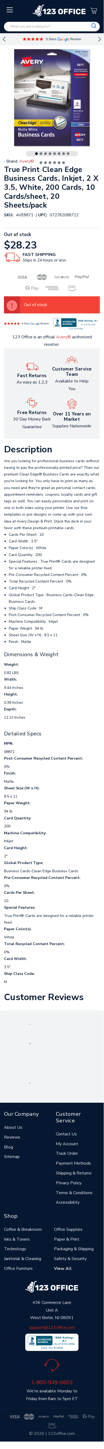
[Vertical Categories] (10, 10)
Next (99, 39)
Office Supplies (68, 1229)
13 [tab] (59, 162)
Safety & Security (70, 1259)
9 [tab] (41, 162)
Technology (15, 1249)
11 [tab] (50, 162)
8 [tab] (68, 153)
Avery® (63, 337)
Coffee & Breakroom (23, 1229)
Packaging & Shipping (74, 1249)
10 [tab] (45, 162)
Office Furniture (18, 1268)
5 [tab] (54, 153)
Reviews (12, 1137)
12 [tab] (54, 162)
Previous (4, 39)
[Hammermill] (73, 1043)
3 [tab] (45, 153)
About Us (13, 1127)
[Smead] (30, 1043)
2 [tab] (41, 153)
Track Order (67, 1153)
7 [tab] (63, 153)
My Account (67, 1144)
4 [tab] (50, 153)
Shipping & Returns (73, 1173)
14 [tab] (63, 162)
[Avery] (30, 1024)
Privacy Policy (69, 1183)
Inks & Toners (17, 1239)
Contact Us (66, 1134)
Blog (8, 1147)
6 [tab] (59, 153)
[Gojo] (29, 1083)
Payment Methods (73, 1163)
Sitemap (12, 1157)
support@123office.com (52, 1327)
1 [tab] (36, 153)
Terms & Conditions (74, 1193)
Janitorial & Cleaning (22, 1259)
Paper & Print (66, 1239)
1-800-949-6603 (52, 1382)
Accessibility (68, 1202)
